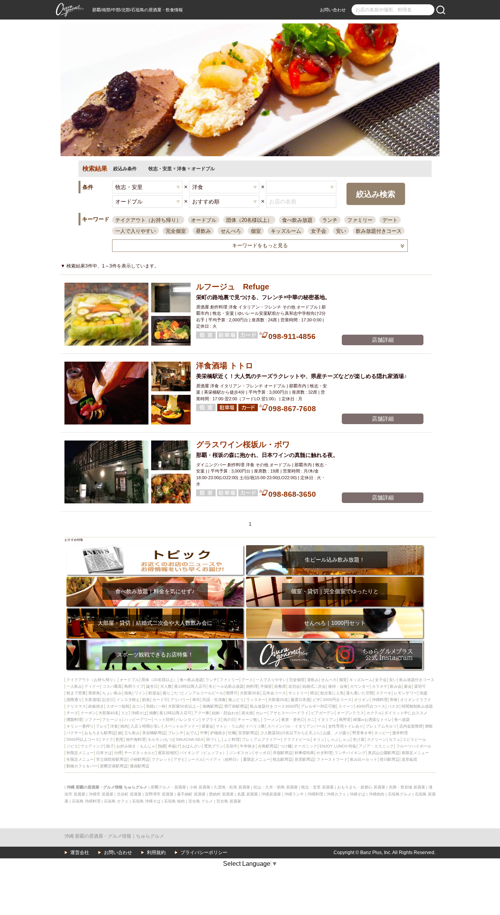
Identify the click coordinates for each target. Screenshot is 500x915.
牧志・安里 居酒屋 (317, 787)
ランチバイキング (350, 753)
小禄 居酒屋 (199, 787)
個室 (256, 231)
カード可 (160, 699)
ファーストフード (332, 759)
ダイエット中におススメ (405, 713)
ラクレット (161, 759)
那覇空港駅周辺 (113, 766)
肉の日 (229, 719)
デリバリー (180, 699)
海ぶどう (236, 699)
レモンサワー (405, 693)
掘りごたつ (172, 693)
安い (341, 231)
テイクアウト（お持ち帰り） (148, 220)
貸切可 (420, 686)
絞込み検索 (375, 194)
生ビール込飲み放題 (226, 686)
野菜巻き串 (362, 733)
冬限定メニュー (80, 759)
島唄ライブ (134, 686)
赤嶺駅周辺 (282, 753)
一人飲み (74, 686)
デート (390, 220)
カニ (311, 719)
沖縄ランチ (294, 794)
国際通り (74, 699)
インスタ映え (128, 699)
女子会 (318, 231)
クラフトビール (297, 739)
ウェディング (92, 746)
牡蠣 (232, 733)
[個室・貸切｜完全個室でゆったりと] (334, 579)
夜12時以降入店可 (175, 713)
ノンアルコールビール (203, 693)
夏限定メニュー (256, 759)
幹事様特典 (304, 753)
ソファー (92, 719)
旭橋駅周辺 (212, 706)
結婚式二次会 (314, 686)
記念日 (108, 699)
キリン (319, 739)
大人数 (166, 686)
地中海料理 (135, 739)
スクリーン (376, 739)
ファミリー (360, 220)
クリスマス (76, 706)
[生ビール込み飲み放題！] (334, 547)
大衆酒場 (92, 699)
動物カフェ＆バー (82, 766)
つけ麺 (285, 746)
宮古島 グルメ (200, 801)
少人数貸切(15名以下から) (283, 733)
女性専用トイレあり (345, 726)
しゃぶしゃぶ (338, 739)
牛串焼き (247, 746)
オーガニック (305, 746)
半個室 (266, 686)
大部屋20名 (278, 699)
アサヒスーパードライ (289, 713)
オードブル (203, 220)
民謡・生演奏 (214, 699)
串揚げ (174, 746)
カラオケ (380, 686)
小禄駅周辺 (139, 759)
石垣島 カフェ (116, 801)
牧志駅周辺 (282, 759)
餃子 (110, 746)
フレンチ (176, 733)
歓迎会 (154, 693)
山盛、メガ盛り (336, 733)
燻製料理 (74, 719)
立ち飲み (132, 733)
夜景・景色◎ (293, 719)
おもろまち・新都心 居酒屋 (361, 787)
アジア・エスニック (376, 746)
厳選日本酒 (300, 699)
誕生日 (152, 686)
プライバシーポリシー (203, 852)
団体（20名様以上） (249, 220)
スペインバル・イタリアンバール (296, 726)
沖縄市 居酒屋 (101, 794)
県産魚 (94, 693)
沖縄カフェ (336, 794)
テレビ (102, 726)
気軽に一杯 (156, 706)
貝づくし (213, 739)
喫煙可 (232, 693)
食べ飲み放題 (297, 220)
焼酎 (153, 713)
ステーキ (383, 693)
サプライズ (211, 719)
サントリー (298, 693)
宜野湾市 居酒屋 (159, 794)
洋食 (114, 726)
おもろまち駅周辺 (100, 733)
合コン (138, 706)
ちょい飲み (112, 693)
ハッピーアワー (138, 719)
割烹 (119, 739)
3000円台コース (337, 699)
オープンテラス (350, 713)
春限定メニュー (415, 753)
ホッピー (382, 733)
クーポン (88, 713)
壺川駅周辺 (389, 759)
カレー (261, 713)
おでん (192, 733)
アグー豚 (201, 713)
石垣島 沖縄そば (146, 801)
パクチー (74, 733)
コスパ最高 (112, 686)
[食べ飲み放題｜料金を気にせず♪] (154, 579)
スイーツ (346, 706)
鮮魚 (146, 699)
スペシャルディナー (181, 726)
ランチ (330, 220)
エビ (125, 713)
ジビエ (72, 746)
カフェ (394, 739)
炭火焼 (247, 713)
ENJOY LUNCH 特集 (338, 746)
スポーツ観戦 (118, 706)
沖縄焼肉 (376, 794)
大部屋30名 (250, 693)
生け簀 (358, 739)
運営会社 (79, 852)
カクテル (374, 713)
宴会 (408, 686)
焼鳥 (128, 693)
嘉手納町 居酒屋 (191, 794)
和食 (394, 699)
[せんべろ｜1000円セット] (334, 611)
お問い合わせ (333, 9)
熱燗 (162, 746)
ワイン (140, 693)
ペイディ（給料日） (223, 759)
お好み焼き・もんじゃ (135, 746)
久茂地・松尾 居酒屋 (232, 787)
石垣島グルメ (399, 794)
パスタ (393, 706)
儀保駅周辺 (139, 766)
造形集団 (409, 759)
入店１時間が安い (146, 726)
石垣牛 (232, 746)
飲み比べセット (363, 759)
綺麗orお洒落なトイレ (372, 719)
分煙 (118, 753)
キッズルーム (286, 231)
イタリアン (327, 719)
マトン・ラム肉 (229, 726)
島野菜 (345, 719)
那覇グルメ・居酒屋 (168, 787)
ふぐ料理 (231, 739)
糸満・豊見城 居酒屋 (407, 787)
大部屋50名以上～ (184, 706)
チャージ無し (249, 719)
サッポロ (262, 753)
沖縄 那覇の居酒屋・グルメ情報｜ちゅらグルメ (114, 836)
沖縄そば (139, 713)
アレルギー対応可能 (318, 706)
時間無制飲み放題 (417, 706)
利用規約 (156, 852)
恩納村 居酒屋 (221, 794)
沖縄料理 (380, 699)
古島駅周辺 (267, 746)
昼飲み (203, 231)
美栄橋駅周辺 (154, 733)
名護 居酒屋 (247, 794)
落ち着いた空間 (359, 693)
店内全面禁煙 (411, 726)
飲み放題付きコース (379, 231)
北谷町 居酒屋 (129, 794)
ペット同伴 (163, 719)
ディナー (92, 686)
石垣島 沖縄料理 (86, 801)
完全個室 (176, 231)
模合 (314, 693)
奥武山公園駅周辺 (383, 753)
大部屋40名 (108, 713)
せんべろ (231, 231)
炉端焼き (218, 733)
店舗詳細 (383, 340)
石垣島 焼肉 (174, 801)
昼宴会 (207, 726)
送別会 (294, 686)
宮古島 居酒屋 (228, 801)
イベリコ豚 (255, 726)
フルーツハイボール (413, 746)
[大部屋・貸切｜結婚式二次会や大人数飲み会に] (154, 611)
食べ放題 (402, 719)
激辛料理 (400, 733)
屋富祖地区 (167, 753)
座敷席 (280, 686)
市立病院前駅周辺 (111, 759)
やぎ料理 (324, 753)
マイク (107, 739)
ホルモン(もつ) (160, 739)
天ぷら (314, 733)
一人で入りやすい (135, 231)
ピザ (316, 699)
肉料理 (252, 686)
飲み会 (396, 686)
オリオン (362, 699)
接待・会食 (338, 686)
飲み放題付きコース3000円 (274, 706)
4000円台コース (370, 706)
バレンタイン (187, 719)
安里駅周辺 (248, 733)
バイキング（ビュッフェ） (203, 753)
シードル (195, 759)
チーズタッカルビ (139, 753)
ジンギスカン (240, 753)
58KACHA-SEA (190, 739)
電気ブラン (213, 746)
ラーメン (271, 719)
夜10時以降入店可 (190, 686)
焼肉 (124, 726)
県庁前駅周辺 (236, 706)
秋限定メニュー (80, 753)
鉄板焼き (96, 706)
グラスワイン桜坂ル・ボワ (243, 444)
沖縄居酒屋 (271, 794)
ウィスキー (256, 699)
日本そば (104, 753)
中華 (204, 733)
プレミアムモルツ (381, 726)
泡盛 (423, 693)
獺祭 (429, 726)
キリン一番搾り (80, 726)
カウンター (360, 686)
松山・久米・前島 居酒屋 (276, 787)
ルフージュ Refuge (232, 286)
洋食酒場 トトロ (224, 365)
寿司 (196, 699)
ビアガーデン (322, 713)
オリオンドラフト (415, 699)
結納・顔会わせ (225, 713)
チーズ (72, 713)
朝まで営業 (76, 693)
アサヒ (179, 759)
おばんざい (192, 746)
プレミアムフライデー (261, 739)
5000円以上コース (82, 739)
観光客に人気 (332, 693)
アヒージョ (112, 719)
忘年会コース (274, 693)
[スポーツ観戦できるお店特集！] (154, 642)
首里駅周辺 (304, 759)
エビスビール (414, 739)
